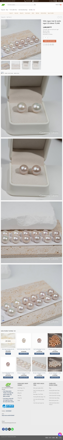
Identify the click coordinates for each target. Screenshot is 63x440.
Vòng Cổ (11, 13)
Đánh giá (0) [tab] (16, 73)
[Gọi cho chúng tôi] (12, 429)
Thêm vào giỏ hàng (49, 41)
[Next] (39, 40)
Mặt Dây (37, 13)
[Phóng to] (2, 58)
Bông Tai (21, 13)
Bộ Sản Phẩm (43, 13)
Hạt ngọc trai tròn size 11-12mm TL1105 (55, 350)
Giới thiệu (31, 9)
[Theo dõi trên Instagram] (6, 429)
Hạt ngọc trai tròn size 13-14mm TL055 (23, 373)
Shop (7, 9)
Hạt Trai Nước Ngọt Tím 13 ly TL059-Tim (8, 373)
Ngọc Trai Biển (51, 13)
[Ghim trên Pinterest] (51, 45)
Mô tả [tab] (2, 73)
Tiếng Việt (58, 4)
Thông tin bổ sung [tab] (8, 73)
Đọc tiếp (8, 353)
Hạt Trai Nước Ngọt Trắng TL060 (23, 349)
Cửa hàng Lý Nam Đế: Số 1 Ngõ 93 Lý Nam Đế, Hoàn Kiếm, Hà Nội (8, 400)
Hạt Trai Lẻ (9, 17)
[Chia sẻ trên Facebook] (44, 45)
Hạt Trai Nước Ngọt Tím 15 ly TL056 (39, 350)
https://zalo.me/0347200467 (8, 415)
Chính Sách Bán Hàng (23, 9)
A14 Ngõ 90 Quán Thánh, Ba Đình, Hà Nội (8, 394)
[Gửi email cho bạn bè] (48, 45)
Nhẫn (33, 13)
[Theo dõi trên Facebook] (3, 429)
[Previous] (3, 40)
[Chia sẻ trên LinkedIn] (53, 45)
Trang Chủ (3, 9)
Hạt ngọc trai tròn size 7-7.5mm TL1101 (55, 373)
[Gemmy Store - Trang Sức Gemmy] (3, 5)
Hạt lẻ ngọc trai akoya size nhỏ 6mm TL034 (8, 350)
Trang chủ (3, 17)
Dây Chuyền (27, 13)
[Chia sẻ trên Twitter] (46, 45)
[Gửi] (35, 5)
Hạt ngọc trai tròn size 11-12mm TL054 (39, 373)
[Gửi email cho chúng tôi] (9, 429)
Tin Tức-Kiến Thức (13, 9)
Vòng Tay (16, 13)
